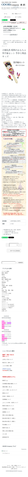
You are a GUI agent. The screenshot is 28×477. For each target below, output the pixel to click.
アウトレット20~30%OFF (8, 304)
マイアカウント (6, 453)
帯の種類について (6, 424)
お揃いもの (4, 310)
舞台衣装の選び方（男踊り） (9, 421)
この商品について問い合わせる (11, 232)
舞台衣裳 (4, 277)
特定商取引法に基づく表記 (8, 467)
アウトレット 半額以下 (7, 307)
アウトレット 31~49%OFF (8, 306)
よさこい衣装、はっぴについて (9, 390)
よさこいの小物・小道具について (10, 402)
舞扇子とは (5, 380)
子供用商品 (4, 291)
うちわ (3, 276)
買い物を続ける (7, 234)
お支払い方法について (7, 359)
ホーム (5, 13)
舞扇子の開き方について (8, 405)
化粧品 (3, 296)
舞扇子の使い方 (6, 427)
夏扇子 (3, 274)
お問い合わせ (7, 17)
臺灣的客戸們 (5, 437)
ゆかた (3, 284)
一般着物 (4, 287)
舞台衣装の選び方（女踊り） (9, 418)
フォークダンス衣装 (6, 293)
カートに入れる (15, 251)
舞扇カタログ (5, 393)
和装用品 (4, 282)
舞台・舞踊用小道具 (6, 279)
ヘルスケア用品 (5, 298)
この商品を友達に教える (9, 231)
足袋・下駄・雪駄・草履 (7, 290)
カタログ (4, 301)
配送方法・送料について (8, 362)
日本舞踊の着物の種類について (9, 383)
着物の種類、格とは (7, 386)
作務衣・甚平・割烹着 (7, 285)
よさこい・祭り (5, 280)
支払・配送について (16, 13)
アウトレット (5, 302)
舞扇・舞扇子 (5, 273)
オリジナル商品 (5, 271)
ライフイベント (5, 295)
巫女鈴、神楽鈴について (8, 396)
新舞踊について (6, 412)
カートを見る (18, 17)
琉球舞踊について (6, 399)
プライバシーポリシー (21, 467)
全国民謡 (4, 309)
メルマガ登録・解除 (7, 365)
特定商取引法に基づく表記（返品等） (12, 229)
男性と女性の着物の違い (8, 415)
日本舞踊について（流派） (8, 408)
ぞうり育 (4, 434)
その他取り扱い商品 (6, 299)
